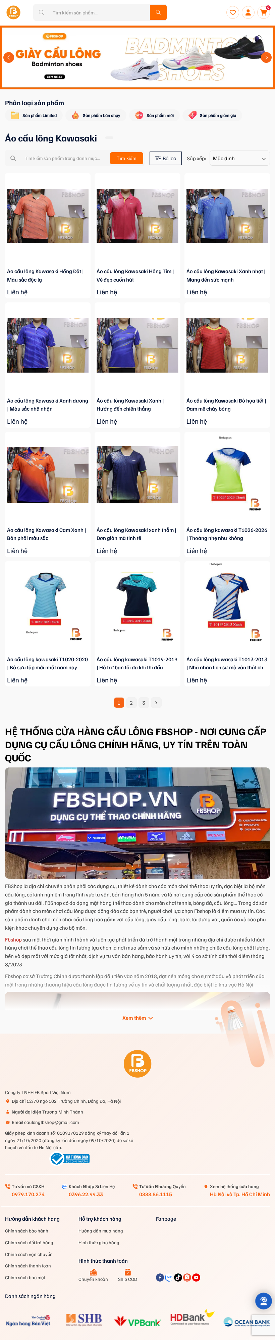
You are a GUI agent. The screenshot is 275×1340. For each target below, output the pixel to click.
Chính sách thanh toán (28, 1265)
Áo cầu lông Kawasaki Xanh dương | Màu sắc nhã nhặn (47, 404)
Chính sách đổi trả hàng (29, 1242)
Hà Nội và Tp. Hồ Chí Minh (240, 1194)
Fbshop (13, 939)
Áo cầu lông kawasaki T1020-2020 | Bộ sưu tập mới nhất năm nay (47, 663)
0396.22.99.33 (86, 1194)
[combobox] (240, 158)
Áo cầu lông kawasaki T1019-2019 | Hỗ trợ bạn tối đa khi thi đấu (137, 663)
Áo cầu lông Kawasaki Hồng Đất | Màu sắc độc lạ (45, 275)
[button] (8, 57)
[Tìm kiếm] (158, 12)
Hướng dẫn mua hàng (100, 1230)
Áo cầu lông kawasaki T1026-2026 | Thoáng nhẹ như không (226, 534)
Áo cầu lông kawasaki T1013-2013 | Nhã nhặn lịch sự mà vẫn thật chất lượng (227, 664)
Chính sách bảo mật (25, 1277)
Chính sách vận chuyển (29, 1254)
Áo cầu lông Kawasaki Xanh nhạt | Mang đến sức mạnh (226, 275)
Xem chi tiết (48, 265)
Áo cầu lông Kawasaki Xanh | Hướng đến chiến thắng (130, 404)
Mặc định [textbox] (224, 158)
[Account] (248, 12)
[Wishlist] (233, 12)
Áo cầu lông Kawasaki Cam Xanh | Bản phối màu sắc (46, 534)
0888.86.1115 (155, 1194)
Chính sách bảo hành (26, 1230)
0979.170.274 (28, 1194)
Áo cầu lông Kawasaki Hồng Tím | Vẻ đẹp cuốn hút (135, 275)
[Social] (160, 1279)
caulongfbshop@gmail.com (45, 1122)
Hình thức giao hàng (98, 1242)
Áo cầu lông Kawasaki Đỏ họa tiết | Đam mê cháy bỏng (226, 404)
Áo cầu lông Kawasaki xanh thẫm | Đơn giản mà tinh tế (136, 534)
